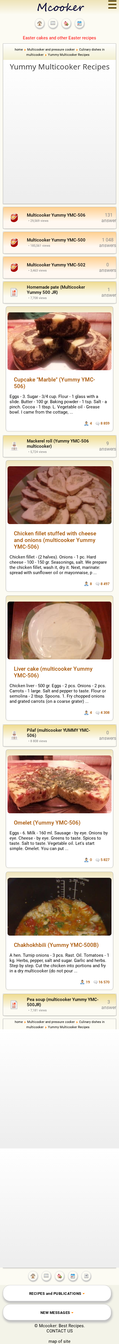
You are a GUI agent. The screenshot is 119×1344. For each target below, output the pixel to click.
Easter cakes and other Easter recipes (59, 37)
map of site (59, 1341)
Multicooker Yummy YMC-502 (56, 265)
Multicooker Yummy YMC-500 (56, 240)
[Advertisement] (59, 134)
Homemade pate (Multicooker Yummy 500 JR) (56, 290)
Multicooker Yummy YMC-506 (56, 215)
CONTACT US (60, 1331)
